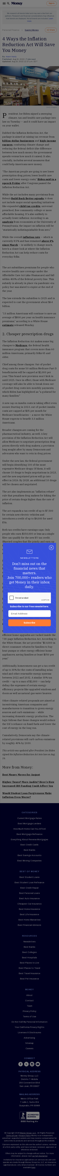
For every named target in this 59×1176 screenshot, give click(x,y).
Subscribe (29, 623)
